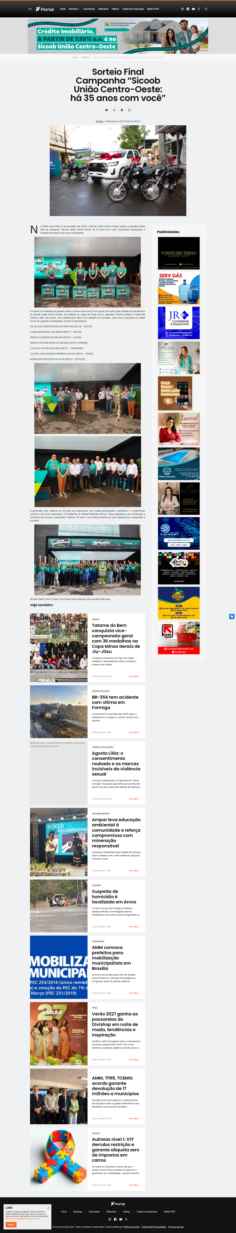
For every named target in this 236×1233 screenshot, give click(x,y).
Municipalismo (98, 941)
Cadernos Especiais (133, 8)
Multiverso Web (132, 1227)
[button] (30, 9)
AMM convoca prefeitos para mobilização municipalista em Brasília (111, 957)
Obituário (103, 8)
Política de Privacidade (154, 1227)
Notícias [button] (73, 8)
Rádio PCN (153, 8)
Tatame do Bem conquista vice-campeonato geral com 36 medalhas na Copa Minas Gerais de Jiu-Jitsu (116, 638)
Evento (100, 121)
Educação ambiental (101, 814)
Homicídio (97, 885)
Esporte (96, 619)
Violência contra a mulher (103, 747)
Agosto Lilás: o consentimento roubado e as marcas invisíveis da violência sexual (116, 763)
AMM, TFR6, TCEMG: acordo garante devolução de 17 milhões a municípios (115, 1086)
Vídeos (115, 8)
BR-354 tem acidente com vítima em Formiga (115, 702)
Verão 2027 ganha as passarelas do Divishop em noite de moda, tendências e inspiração (115, 1024)
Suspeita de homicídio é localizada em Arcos (114, 896)
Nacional (96, 1133)
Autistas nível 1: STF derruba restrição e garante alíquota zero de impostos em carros (115, 1149)
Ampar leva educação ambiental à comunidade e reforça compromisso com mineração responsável (116, 833)
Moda (95, 1008)
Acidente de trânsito (101, 691)
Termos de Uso (176, 1227)
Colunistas (89, 8)
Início (63, 8)
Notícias (85, 57)
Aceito (11, 1224)
